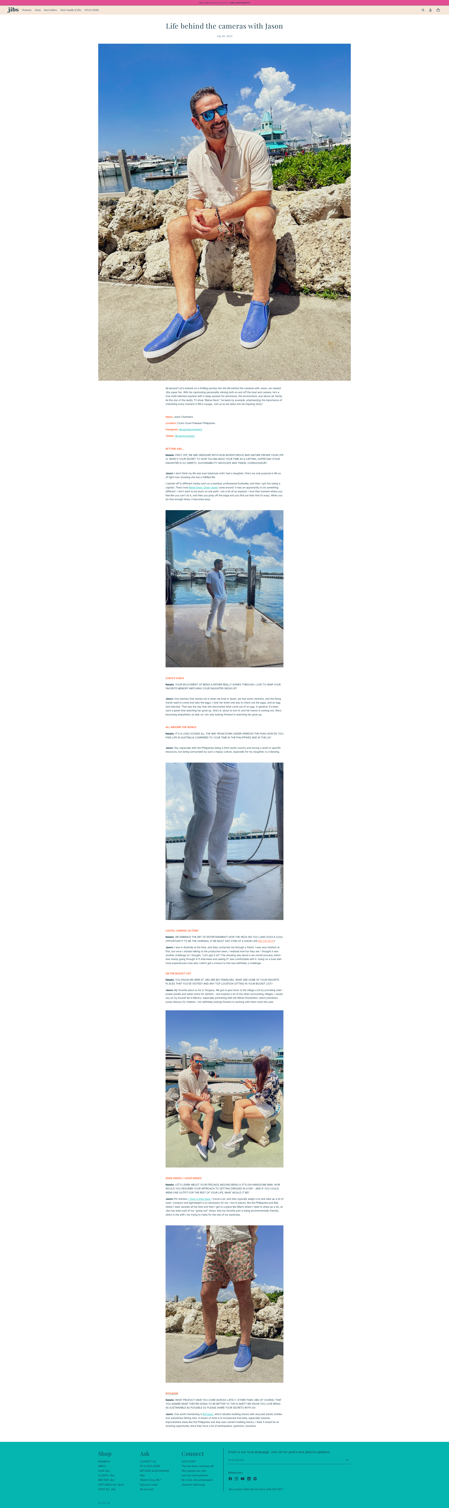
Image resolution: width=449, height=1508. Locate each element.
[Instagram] (236, 1479)
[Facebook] (230, 1479)
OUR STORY (189, 1461)
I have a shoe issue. (200, 1198)
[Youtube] (242, 1479)
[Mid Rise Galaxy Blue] (224, 1304)
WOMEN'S (104, 1461)
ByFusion (208, 1414)
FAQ (142, 1475)
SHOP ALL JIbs (107, 1489)
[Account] (430, 10)
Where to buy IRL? (150, 1480)
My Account (147, 1489)
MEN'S (102, 1465)
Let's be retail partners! (195, 1475)
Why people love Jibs (194, 1470)
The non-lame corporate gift (198, 1465)
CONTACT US (148, 1461)
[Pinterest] (255, 1479)
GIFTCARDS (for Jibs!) (111, 1484)
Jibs (108, 1503)
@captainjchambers (190, 429)
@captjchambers (185, 435)
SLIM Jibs (103, 1470)
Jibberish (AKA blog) (193, 1484)
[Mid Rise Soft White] (224, 588)
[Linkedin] (249, 1479)
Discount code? (149, 1484)
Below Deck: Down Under (203, 487)
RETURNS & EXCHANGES (154, 1470)
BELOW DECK (266, 940)
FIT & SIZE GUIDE (150, 1465)
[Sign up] (347, 1460)
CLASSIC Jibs (106, 1475)
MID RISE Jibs (106, 1480)
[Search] (423, 10)
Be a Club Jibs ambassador (197, 1480)
